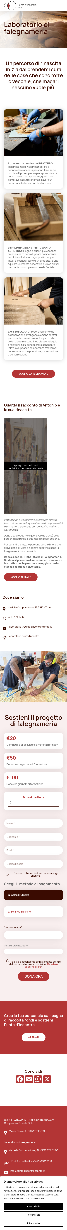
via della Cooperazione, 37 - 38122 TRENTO (33, 1150)
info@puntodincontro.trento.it (27, 1171)
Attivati (33, 1037)
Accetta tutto (33, 1206)
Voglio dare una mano (33, 373)
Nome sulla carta (13, 927)
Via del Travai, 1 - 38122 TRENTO (27, 1131)
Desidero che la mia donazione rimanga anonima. (36, 874)
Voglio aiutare (21, 577)
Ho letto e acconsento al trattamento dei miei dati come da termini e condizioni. (35, 964)
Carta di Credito (20, 895)
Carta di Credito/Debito (16, 945)
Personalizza (33, 1214)
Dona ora (33, 976)
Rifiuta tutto (33, 1223)
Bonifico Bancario (21, 911)
